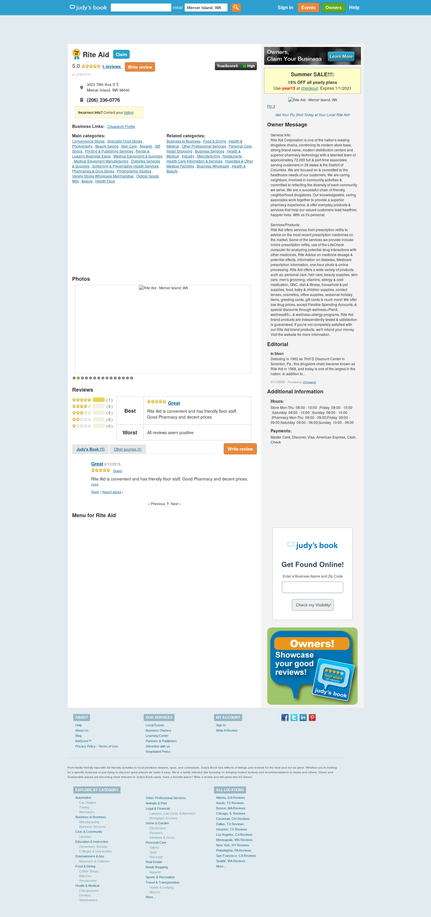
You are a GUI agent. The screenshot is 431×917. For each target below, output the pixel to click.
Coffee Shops (89, 871)
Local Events (155, 725)
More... (151, 897)
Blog (78, 735)
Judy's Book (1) (90, 449)
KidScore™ (83, 741)
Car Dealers (87, 802)
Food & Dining (214, 140)
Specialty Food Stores (124, 140)
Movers (155, 892)
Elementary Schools (93, 846)
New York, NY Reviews (232, 845)
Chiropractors (89, 890)
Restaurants (232, 155)
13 (123, 378)
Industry (188, 155)
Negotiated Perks (158, 751)
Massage (156, 857)
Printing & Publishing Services (109, 150)
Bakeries (85, 876)
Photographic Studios (134, 170)
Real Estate (154, 862)
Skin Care (129, 145)
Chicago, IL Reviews (230, 813)
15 (131, 378)
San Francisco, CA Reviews (236, 855)
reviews (112, 66)
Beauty (87, 180)
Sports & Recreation (160, 877)
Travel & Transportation (162, 882)
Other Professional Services (204, 145)
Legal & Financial (158, 808)
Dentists (85, 895)
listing (128, 112)
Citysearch (309, 382)
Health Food (105, 180)
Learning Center (157, 735)
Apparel (146, 145)
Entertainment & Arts (89, 856)
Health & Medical (87, 885)
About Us (82, 730)
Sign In (221, 725)
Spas (153, 852)
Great (174, 403)
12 (119, 378)
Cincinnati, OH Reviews (233, 818)
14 (127, 378)
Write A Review (226, 730)
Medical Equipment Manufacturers (101, 160)
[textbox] (141, 7)
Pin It (271, 106)
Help (354, 7)
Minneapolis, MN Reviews (234, 840)
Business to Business (184, 140)
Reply (95, 491)
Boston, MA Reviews (230, 808)
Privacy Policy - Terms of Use (96, 746)
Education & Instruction (91, 841)
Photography (82, 145)
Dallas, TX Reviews (230, 824)
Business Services (209, 150)
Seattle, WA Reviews (230, 861)
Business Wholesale (213, 165)
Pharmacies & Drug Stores (93, 170)
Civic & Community (88, 831)
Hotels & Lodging (162, 887)
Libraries (85, 836)
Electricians (158, 828)
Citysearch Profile (121, 126)
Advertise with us (158, 746)
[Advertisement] (215, 29)
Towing (84, 807)
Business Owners (158, 730)
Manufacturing (208, 155)
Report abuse (111, 491)
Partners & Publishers (161, 741)
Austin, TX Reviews (230, 803)
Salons (154, 847)
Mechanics (87, 812)
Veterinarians (88, 900)
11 (115, 378)
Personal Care (240, 145)
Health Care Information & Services (195, 160)
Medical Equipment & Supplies (137, 155)
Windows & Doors (162, 837)
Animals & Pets (156, 803)
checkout (309, 88)
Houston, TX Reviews (231, 829)
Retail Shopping (179, 150)
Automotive (83, 797)
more (95, 484)
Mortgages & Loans (163, 818)
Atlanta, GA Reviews (230, 797)
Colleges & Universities (95, 851)
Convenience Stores (88, 140)
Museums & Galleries (94, 861)
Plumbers (156, 833)
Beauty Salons (106, 145)
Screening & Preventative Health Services (125, 165)
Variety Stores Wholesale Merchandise (103, 175)
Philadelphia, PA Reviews (233, 850)
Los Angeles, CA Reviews (234, 834)
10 (111, 378)
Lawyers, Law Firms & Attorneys (173, 813)
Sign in (285, 7)
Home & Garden (157, 823)
